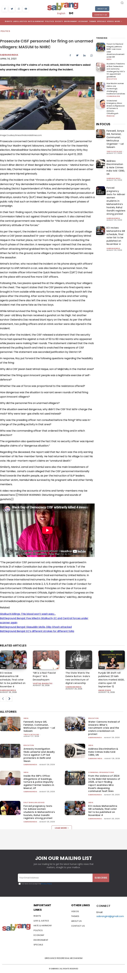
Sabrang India (113, 178)
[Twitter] (12, 9)
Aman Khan (104, 690)
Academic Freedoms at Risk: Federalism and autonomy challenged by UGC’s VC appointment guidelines (116, 70)
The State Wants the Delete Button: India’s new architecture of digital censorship (78, 678)
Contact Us (100, 15)
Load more (61, 828)
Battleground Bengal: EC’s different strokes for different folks (37, 631)
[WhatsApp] (19, 9)
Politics (5, 31)
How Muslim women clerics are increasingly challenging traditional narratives (116, 88)
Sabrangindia (9, 54)
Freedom (111, 116)
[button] (122, 3)
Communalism (113, 96)
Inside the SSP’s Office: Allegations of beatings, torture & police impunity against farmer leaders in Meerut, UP (39, 782)
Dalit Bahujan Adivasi (101, 192)
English (61, 13)
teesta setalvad (114, 151)
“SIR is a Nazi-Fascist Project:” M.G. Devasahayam (44, 676)
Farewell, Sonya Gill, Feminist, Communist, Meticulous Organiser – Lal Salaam (39, 726)
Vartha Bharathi (43, 683)
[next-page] (9, 699)
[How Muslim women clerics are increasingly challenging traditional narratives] (100, 86)
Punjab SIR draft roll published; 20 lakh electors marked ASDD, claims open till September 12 (111, 679)
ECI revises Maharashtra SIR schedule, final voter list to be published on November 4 (13, 679)
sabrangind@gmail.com (110, 916)
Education (112, 79)
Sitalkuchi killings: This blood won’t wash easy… (28, 614)
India (109, 59)
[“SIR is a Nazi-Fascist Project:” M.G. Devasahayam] (46, 659)
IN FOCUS (103, 124)
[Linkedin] (84, 55)
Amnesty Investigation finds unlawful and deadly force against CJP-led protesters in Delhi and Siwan (39, 754)
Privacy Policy (46, 884)
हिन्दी (71, 13)
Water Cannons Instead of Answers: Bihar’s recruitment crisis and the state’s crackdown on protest (104, 727)
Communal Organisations (101, 772)
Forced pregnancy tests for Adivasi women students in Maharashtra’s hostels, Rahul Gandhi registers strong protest (116, 200)
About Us (102, 8)
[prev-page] (3, 699)
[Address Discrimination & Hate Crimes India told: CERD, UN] (100, 163)
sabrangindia (113, 218)
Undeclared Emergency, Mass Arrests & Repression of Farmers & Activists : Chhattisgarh (116, 107)
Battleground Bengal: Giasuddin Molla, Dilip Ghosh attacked (36, 627)
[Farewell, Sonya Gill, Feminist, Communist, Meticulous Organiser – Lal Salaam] (100, 133)
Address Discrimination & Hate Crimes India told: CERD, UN (116, 167)
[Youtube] (25, 9)
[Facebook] (5, 9)
